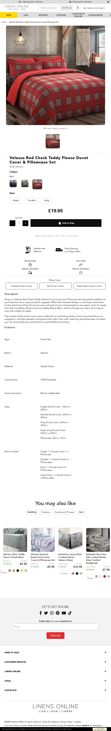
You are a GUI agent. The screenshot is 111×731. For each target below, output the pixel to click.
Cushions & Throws (78, 15)
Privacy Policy (66, 722)
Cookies (77, 722)
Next (105, 548)
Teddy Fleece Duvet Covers (89, 286)
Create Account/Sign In (95, 8)
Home (3, 22)
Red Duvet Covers (55, 286)
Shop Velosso (16, 166)
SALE (26, 15)
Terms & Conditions (50, 722)
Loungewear (95, 15)
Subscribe (55, 635)
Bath (81, 512)
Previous (7, 548)
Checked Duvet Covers (21, 286)
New (8, 15)
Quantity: (19, 218)
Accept (101, 729)
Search (66, 8)
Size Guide (80, 261)
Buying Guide (30, 261)
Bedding (43, 15)
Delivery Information (30, 269)
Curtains (61, 15)
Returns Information (81, 269)
